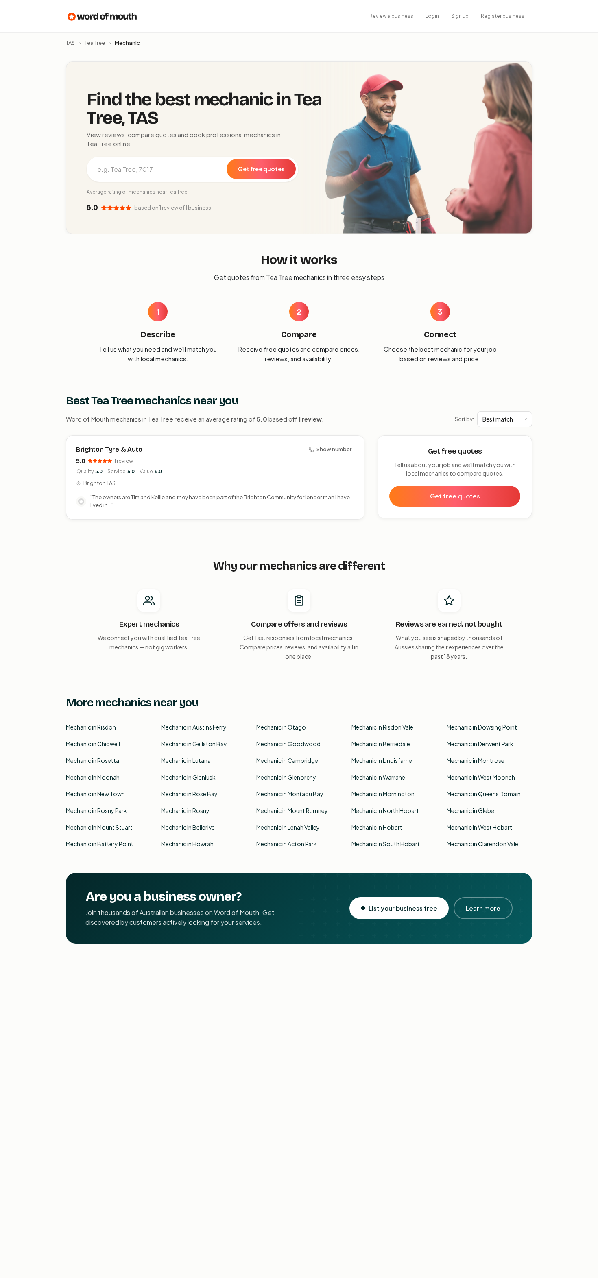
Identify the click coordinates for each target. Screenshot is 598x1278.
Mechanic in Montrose (475, 760)
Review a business (391, 16)
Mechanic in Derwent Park (480, 743)
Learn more (483, 908)
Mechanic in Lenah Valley (288, 827)
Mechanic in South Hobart (385, 844)
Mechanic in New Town (95, 793)
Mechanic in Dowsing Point (482, 727)
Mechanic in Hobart (376, 827)
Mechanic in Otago (281, 727)
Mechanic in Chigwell (93, 743)
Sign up (460, 16)
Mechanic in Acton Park (286, 844)
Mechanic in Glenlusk (188, 777)
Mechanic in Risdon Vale (382, 727)
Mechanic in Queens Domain (484, 793)
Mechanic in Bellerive (188, 827)
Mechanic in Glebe (470, 810)
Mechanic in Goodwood (288, 743)
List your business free (403, 908)
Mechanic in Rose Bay (189, 793)
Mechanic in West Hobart (479, 827)
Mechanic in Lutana (186, 760)
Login (432, 16)
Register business (502, 16)
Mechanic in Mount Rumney (292, 810)
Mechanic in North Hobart (385, 810)
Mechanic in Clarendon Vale (482, 844)
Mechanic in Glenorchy (286, 777)
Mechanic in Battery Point (99, 844)
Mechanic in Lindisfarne (381, 760)
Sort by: (464, 419)
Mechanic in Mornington (383, 793)
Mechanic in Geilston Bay (194, 743)
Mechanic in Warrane (378, 777)
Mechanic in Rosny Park (96, 810)
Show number (333, 449)
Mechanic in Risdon (91, 727)
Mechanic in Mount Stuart (99, 827)
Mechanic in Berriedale (380, 743)
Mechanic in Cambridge (287, 760)
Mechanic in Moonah (93, 777)
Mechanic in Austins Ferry (194, 727)
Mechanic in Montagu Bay (289, 793)
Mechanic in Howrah (187, 844)
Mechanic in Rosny (185, 810)
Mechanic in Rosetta (92, 760)
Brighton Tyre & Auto (109, 449)
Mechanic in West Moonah (481, 777)
